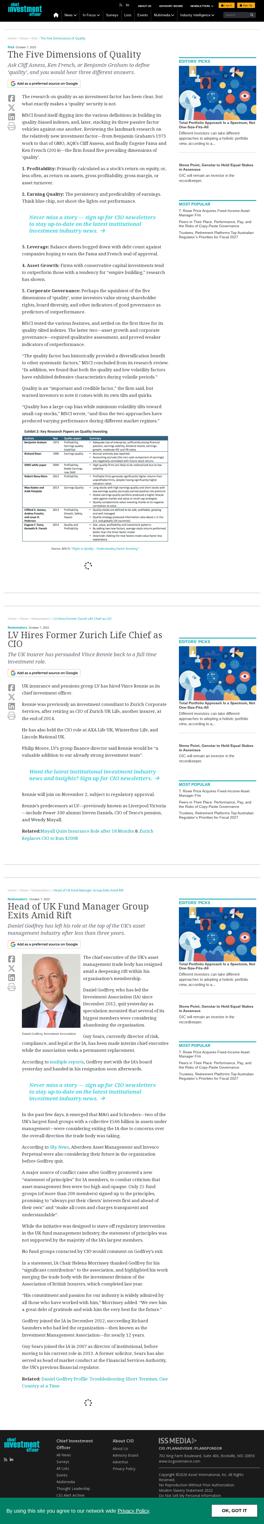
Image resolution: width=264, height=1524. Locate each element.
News (68, 15)
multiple (58, 1061)
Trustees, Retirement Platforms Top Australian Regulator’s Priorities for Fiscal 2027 (216, 235)
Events (142, 15)
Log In (228, 5)
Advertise (120, 1461)
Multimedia (162, 15)
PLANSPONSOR (208, 1448)
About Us (144, 6)
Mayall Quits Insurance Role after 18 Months (87, 831)
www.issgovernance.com (179, 1461)
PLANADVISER (180, 1448)
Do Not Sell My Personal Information (190, 1495)
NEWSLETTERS (201, 6)
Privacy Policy (133, 1511)
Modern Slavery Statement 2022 (186, 1490)
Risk (11, 47)
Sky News (59, 1147)
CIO (162, 1448)
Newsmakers (17, 627)
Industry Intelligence (195, 15)
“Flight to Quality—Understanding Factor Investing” (105, 548)
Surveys (112, 15)
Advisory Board (171, 6)
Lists (127, 15)
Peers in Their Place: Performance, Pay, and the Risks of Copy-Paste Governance (215, 224)
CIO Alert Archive (70, 1495)
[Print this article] (11, 126)
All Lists (62, 1468)
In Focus (89, 15)
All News (63, 1454)
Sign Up (247, 5)
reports (75, 1061)
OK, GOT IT (234, 1510)
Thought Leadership (73, 1488)
